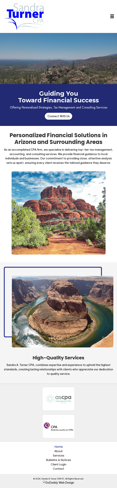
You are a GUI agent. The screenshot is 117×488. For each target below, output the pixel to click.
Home (59, 447)
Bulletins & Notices (58, 460)
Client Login (58, 464)
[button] (58, 116)
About (58, 451)
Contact (58, 469)
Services (58, 455)
